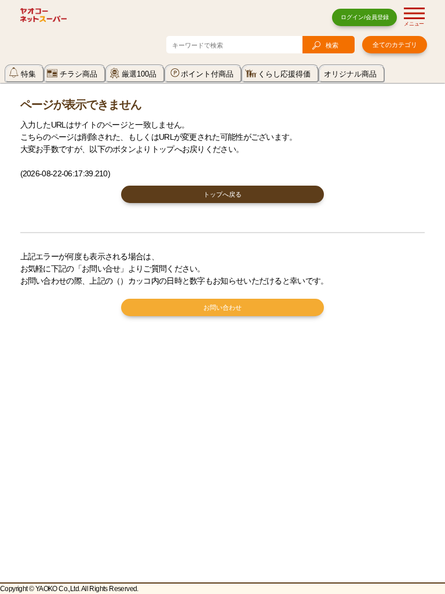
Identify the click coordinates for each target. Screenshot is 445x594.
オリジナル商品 (350, 74)
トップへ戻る (222, 194)
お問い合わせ (222, 307)
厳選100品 (139, 74)
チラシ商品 (78, 74)
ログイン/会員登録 (365, 17)
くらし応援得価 (284, 74)
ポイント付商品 (207, 74)
